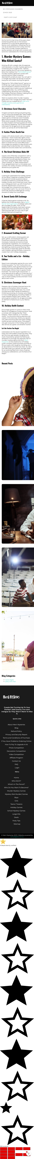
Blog (16, 728)
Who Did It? (16, 781)
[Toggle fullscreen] (19, 1148)
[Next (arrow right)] (11, 1151)
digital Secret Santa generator (15, 203)
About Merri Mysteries (16, 725)
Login (17, 768)
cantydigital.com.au (17, 837)
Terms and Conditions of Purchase (16, 738)
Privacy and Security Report (16, 735)
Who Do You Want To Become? (16, 788)
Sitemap (17, 824)
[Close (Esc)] (3, 1148)
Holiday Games (16, 807)
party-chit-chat (10, 17)
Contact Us (16, 761)
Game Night (9, 680)
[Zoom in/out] (26, 1148)
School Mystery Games (16, 811)
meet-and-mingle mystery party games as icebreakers (15, 102)
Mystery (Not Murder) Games (16, 794)
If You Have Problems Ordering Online (16, 741)
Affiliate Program (16, 758)
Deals (16, 817)
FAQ (16, 764)
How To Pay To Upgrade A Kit (16, 744)
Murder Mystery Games (16, 791)
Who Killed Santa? (24, 72)
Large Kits (16, 814)
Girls (16, 801)
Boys (16, 797)
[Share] (11, 1148)
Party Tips (16, 821)
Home (16, 778)
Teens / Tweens (16, 804)
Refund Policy (16, 731)
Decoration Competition (16, 751)
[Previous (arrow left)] (3, 1151)
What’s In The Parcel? (16, 784)
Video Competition (16, 754)
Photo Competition (16, 748)
